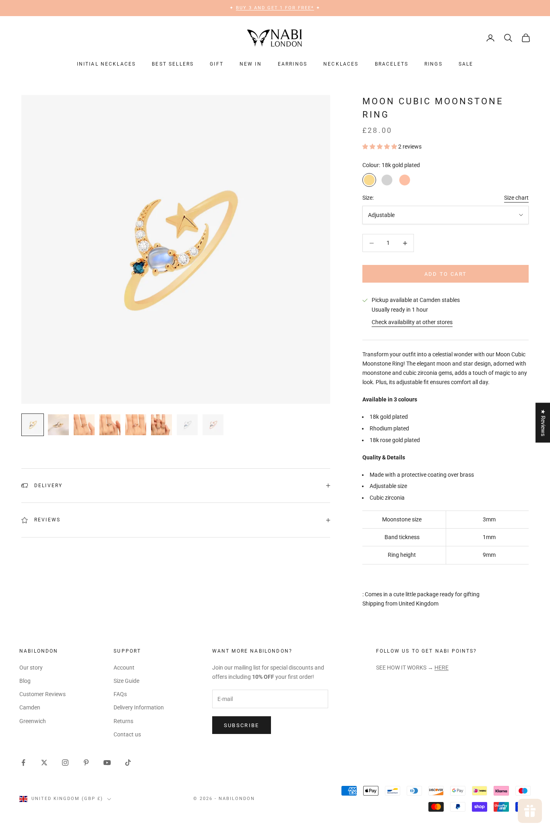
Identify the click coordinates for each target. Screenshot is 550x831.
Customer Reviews (42, 694)
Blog (25, 681)
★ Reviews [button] (543, 422)
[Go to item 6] (161, 424)
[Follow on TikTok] (128, 763)
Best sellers (173, 64)
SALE (466, 64)
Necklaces (340, 64)
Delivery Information (139, 707)
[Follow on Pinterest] (86, 763)
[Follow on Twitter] (44, 763)
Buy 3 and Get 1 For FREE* (275, 7)
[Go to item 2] (58, 424)
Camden (29, 707)
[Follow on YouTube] (107, 763)
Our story (31, 667)
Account (124, 667)
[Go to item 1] (32, 424)
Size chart (516, 197)
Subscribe (241, 725)
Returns (123, 721)
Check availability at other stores (412, 322)
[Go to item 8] (213, 424)
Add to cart (445, 274)
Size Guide (126, 681)
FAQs (120, 694)
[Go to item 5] (135, 424)
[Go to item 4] (110, 424)
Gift (216, 64)
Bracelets (391, 64)
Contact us (127, 734)
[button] (380, 146)
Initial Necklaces (106, 64)
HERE (441, 667)
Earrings (292, 64)
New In (251, 64)
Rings (433, 64)
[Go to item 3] (84, 424)
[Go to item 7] (187, 424)
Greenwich (32, 721)
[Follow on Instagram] (65, 763)
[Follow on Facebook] (23, 763)
